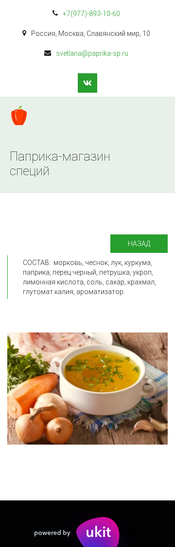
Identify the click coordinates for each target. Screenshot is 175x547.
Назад (139, 244)
